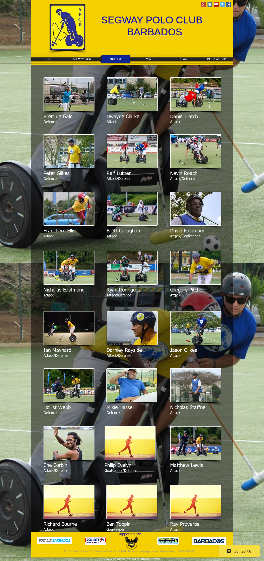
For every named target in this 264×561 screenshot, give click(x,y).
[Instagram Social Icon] (209, 4)
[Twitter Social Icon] (222, 4)
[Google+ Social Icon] (203, 4)
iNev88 (157, 559)
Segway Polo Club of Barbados (134, 559)
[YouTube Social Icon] (216, 4)
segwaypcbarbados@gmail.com (157, 551)
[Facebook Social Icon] (228, 4)
